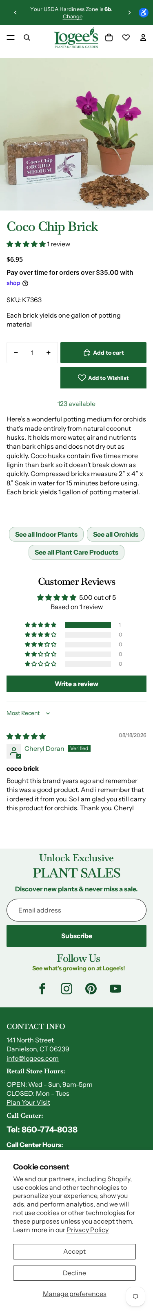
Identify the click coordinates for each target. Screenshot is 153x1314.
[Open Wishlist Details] (126, 37)
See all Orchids (115, 534)
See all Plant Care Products (76, 552)
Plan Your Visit (28, 1102)
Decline (74, 1273)
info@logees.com (33, 1058)
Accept (74, 1251)
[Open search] (27, 37)
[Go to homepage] (76, 37)
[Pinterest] (91, 988)
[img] (26, 736)
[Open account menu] (143, 37)
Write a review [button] (76, 684)
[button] (27, 244)
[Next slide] (129, 13)
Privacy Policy (88, 1230)
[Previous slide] (15, 13)
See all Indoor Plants (46, 534)
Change (72, 16)
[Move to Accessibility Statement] (144, 13)
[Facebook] (42, 988)
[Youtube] (115, 988)
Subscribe (76, 936)
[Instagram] (66, 988)
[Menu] (10, 37)
